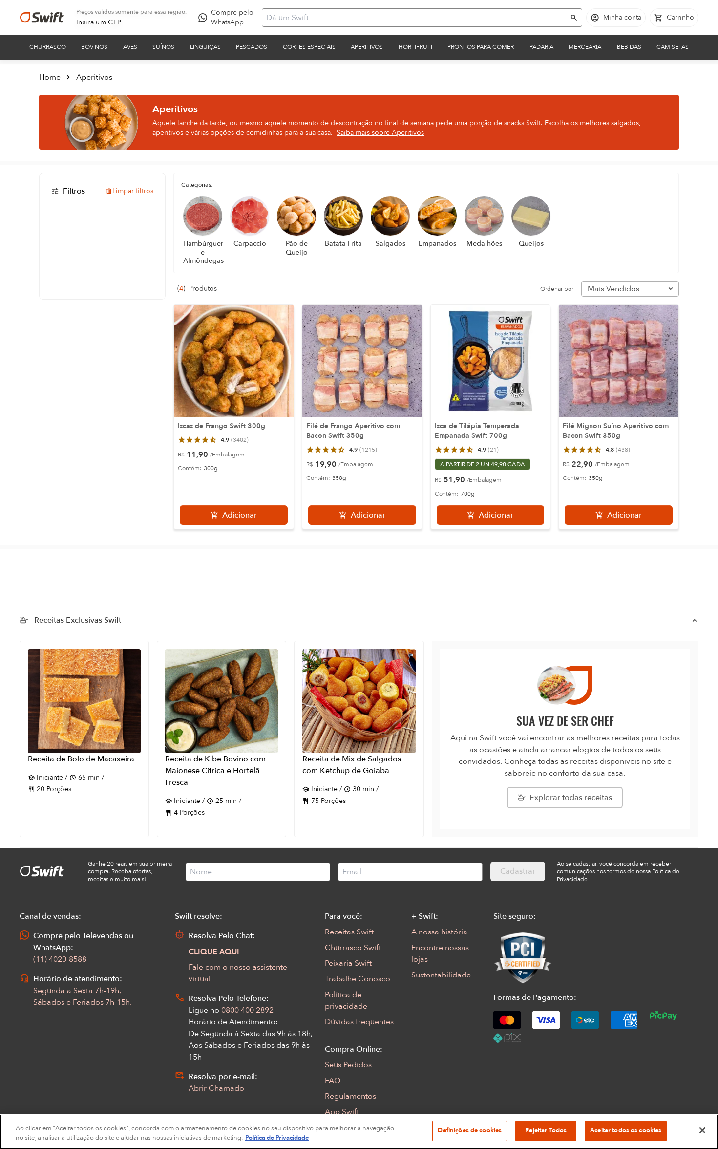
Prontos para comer (480, 47)
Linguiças (205, 47)
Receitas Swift (349, 932)
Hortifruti (415, 47)
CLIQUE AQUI (214, 951)
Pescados (251, 47)
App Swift (342, 1111)
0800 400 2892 (247, 1010)
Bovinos (94, 47)
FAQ (332, 1080)
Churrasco (47, 47)
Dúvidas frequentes (359, 1022)
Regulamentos (350, 1096)
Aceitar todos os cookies (625, 1130)
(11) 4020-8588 (59, 959)
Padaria (541, 47)
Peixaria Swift (348, 963)
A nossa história (439, 932)
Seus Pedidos (348, 1065)
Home (50, 77)
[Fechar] (702, 1130)
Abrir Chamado (216, 1088)
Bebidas (629, 47)
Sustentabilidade (441, 975)
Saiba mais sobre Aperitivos (380, 132)
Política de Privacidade (277, 1138)
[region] (359, 1131)
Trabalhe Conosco (357, 979)
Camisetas (672, 47)
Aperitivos (367, 47)
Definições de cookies (470, 1130)
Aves (130, 47)
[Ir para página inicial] (42, 17)
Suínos (163, 47)
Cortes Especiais (309, 47)
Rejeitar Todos (546, 1130)
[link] (99, 22)
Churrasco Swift (353, 947)
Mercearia (585, 47)
